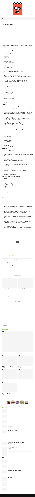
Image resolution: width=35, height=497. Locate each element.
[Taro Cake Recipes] (25, 361)
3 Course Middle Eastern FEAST (12, 447)
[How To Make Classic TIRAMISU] (4, 411)
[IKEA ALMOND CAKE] (25, 374)
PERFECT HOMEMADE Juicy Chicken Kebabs (14, 452)
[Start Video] (17, 242)
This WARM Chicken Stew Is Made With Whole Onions (16, 442)
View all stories (26, 399)
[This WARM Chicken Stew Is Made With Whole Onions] (4, 443)
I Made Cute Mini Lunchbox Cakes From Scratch (9, 366)
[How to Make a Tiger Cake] (17, 341)
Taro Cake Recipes (21, 366)
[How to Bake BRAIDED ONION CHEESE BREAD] (4, 471)
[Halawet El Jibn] (4, 489)
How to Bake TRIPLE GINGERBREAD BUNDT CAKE (15, 425)
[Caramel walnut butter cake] (9, 387)
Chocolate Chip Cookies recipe (9, 288)
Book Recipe (9, 262)
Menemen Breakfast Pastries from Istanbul (14, 465)
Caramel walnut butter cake (6, 393)
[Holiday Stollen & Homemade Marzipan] (4, 416)
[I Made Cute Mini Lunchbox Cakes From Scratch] (9, 361)
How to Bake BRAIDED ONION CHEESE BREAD (14, 470)
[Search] (32, 19)
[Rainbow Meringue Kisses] (25, 283)
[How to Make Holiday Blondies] (4, 421)
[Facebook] (29, 19)
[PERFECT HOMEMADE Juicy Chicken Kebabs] (4, 454)
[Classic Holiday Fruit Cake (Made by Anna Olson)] (9, 374)
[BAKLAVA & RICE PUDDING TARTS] (4, 431)
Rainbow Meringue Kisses (25, 288)
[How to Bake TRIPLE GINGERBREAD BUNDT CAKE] (4, 426)
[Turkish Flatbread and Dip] (4, 461)
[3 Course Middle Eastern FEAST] (4, 449)
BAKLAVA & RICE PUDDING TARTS (13, 430)
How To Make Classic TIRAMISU (12, 409)
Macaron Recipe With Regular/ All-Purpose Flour (10, 255)
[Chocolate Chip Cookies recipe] (9, 283)
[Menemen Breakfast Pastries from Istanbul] (4, 466)
